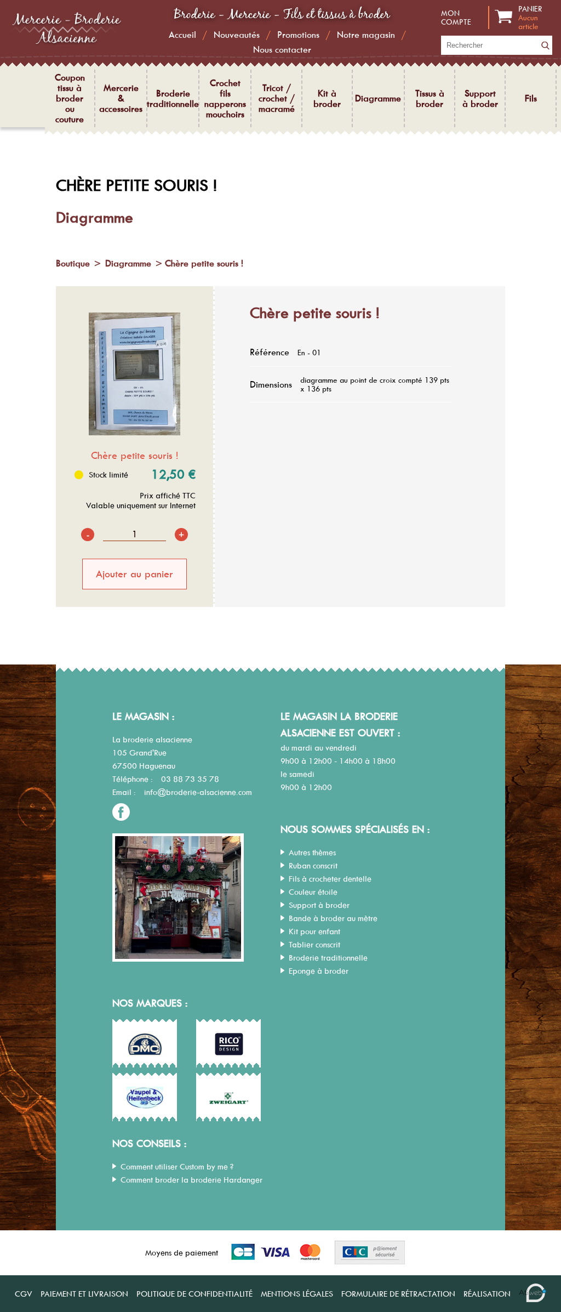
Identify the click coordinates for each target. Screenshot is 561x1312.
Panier (530, 17)
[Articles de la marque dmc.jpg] (145, 1044)
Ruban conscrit (313, 866)
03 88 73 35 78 (190, 779)
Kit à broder (327, 98)
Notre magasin (366, 35)
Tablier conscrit (314, 945)
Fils (531, 98)
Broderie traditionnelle (173, 98)
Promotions (298, 35)
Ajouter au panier (134, 574)
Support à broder (480, 98)
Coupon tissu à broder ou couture (70, 98)
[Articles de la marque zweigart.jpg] (229, 1097)
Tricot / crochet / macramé (277, 98)
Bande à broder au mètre (333, 918)
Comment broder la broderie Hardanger (191, 1180)
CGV (23, 1294)
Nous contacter (282, 49)
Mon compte (456, 17)
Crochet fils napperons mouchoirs (225, 99)
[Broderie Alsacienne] (66, 43)
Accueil (182, 35)
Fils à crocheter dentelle (330, 879)
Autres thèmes (312, 852)
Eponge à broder (318, 971)
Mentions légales (297, 1294)
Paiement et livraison (84, 1294)
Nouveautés (237, 35)
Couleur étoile (313, 892)
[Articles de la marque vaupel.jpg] (145, 1097)
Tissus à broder (429, 98)
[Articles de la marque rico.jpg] (229, 1044)
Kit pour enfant (314, 931)
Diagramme (378, 98)
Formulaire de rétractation (398, 1294)
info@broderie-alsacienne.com (198, 792)
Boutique (73, 263)
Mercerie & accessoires (120, 98)
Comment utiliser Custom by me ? (177, 1167)
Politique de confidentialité (194, 1294)
